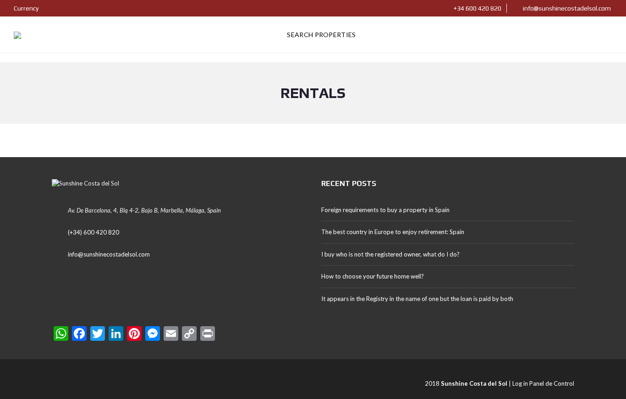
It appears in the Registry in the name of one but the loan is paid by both (417, 298)
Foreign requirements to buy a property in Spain (385, 209)
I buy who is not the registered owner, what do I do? (390, 254)
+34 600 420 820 (476, 8)
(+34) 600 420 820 (93, 232)
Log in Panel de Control (543, 383)
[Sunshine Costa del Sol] (17, 34)
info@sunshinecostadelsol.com (566, 8)
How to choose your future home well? (372, 276)
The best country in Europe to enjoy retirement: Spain (392, 231)
